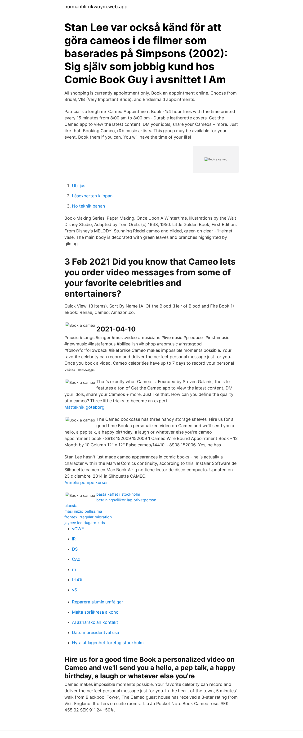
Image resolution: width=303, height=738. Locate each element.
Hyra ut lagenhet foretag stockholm (108, 642)
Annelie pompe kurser (86, 482)
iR (74, 538)
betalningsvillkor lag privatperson (126, 500)
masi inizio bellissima (83, 511)
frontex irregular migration (88, 517)
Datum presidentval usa (95, 632)
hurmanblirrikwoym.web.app (95, 6)
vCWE (78, 528)
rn (74, 569)
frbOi (77, 579)
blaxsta (70, 505)
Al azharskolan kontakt (95, 622)
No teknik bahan (88, 206)
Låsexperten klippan (92, 195)
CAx (76, 559)
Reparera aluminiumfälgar (97, 601)
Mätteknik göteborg (84, 407)
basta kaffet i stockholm (118, 494)
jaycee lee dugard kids (84, 522)
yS (74, 589)
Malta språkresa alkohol (96, 612)
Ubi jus (78, 185)
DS (75, 549)
